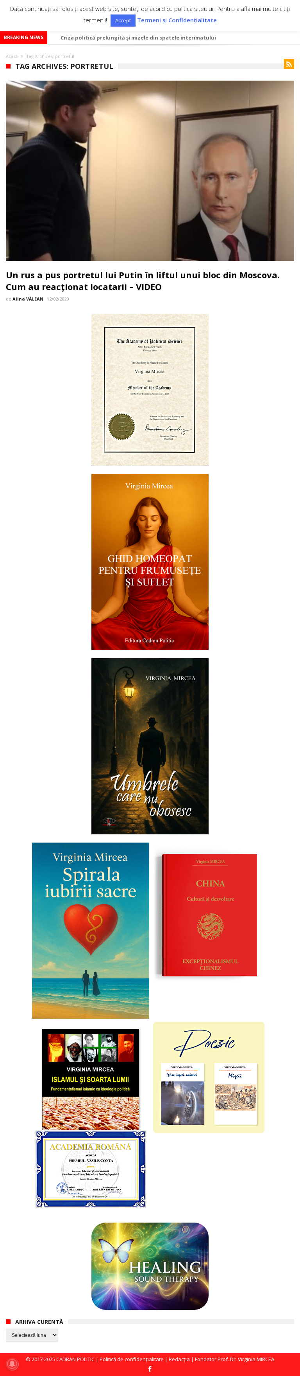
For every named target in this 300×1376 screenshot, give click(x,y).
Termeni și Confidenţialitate (177, 20)
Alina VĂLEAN (27, 299)
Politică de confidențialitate (132, 1359)
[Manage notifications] (12, 1364)
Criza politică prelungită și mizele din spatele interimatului (138, 37)
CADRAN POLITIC (75, 1359)
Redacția (179, 1359)
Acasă (12, 56)
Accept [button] (123, 20)
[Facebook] (150, 1369)
